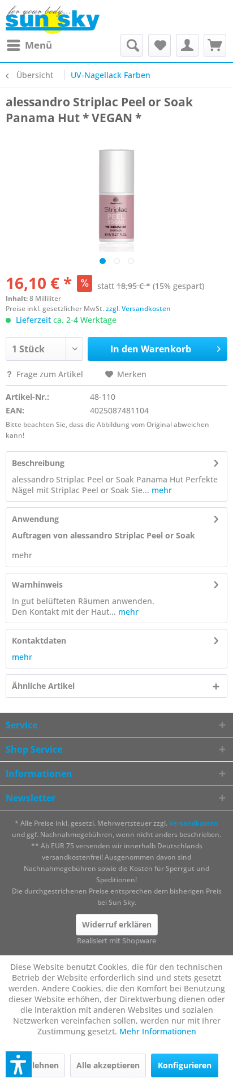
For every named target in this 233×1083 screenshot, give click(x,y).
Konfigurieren (185, 1065)
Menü (38, 44)
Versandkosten (193, 823)
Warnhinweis (37, 584)
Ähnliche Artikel (43, 685)
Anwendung (35, 519)
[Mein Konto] (187, 45)
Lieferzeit (33, 319)
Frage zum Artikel (49, 374)
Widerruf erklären (117, 924)
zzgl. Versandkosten (138, 308)
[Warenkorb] (215, 45)
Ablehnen (40, 1065)
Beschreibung (38, 463)
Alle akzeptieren (108, 1065)
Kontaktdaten (39, 640)
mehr (160, 490)
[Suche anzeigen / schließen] (131, 45)
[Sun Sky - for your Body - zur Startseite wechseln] (53, 20)
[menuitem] (29, 45)
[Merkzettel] (159, 45)
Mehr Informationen (157, 1031)
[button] (19, 1064)
